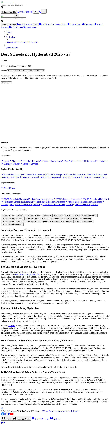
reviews (11, 325)
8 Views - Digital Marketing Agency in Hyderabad (60, 411)
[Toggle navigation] (44, 11)
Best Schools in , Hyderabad (27, 274)
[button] (55, 6)
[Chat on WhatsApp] (3, 423)
